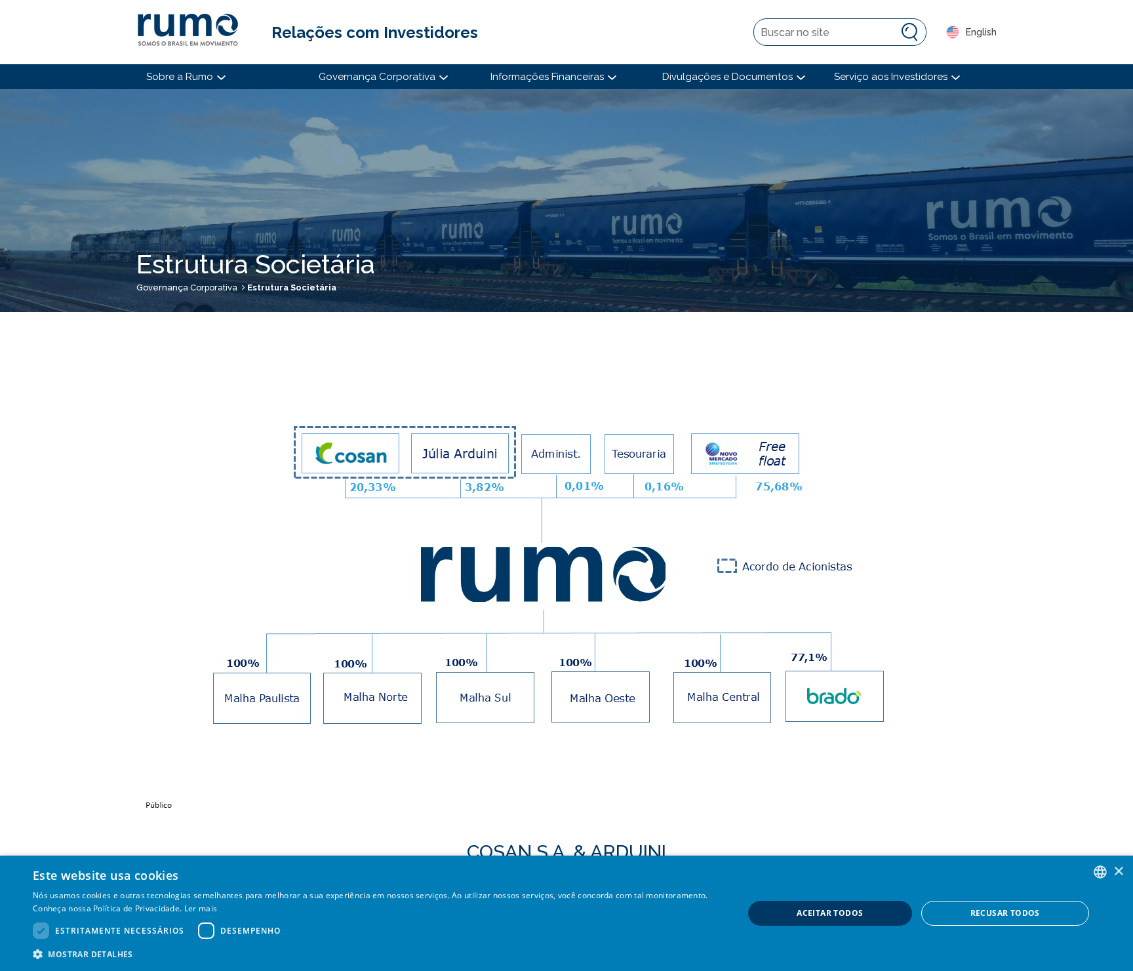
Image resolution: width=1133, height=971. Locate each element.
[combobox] (1100, 872)
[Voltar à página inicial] (194, 32)
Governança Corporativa (186, 287)
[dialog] (566, 913)
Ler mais (200, 908)
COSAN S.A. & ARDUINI (566, 852)
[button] (378, 953)
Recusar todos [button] (1005, 913)
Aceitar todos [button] (830, 913)
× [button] (1118, 872)
